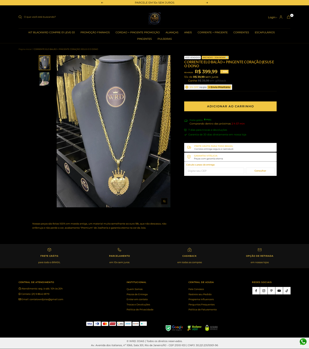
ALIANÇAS (172, 32)
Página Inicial (25, 49)
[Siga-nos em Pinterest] (271, 290)
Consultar (260, 170)
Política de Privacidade (140, 309)
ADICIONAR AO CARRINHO (230, 106)
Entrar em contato (137, 299)
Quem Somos (135, 289)
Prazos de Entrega (137, 294)
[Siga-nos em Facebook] (256, 290)
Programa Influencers (201, 299)
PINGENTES (144, 38)
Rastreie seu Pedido (200, 294)
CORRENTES (241, 32)
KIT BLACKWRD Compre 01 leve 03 (51, 32)
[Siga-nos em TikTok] (286, 290)
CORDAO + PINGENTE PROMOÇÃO (138, 32)
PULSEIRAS (165, 38)
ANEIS (188, 32)
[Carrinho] (288, 17)
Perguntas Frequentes (201, 304)
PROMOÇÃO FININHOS (95, 32)
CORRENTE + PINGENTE (213, 32)
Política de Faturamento (202, 309)
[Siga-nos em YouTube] (279, 290)
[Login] (281, 16)
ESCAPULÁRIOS (265, 32)
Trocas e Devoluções (138, 304)
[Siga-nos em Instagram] (263, 290)
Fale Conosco (196, 289)
